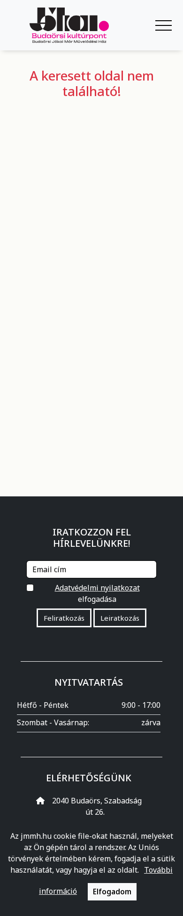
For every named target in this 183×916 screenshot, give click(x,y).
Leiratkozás (119, 618)
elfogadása (97, 593)
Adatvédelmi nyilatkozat (97, 588)
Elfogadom (112, 891)
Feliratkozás (64, 618)
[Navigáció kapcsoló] (163, 25)
